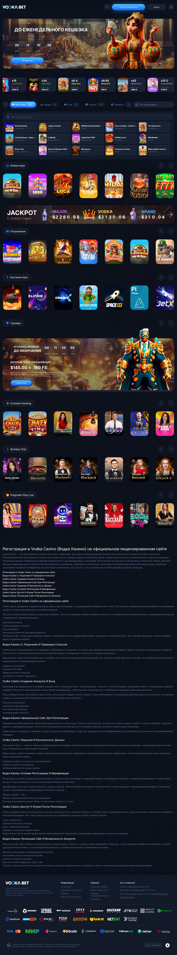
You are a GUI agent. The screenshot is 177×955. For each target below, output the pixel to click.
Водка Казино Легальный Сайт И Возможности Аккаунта (32, 595)
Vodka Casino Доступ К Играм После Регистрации (28, 592)
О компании (66, 887)
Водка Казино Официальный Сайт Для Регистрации (29, 582)
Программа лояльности (71, 890)
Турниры (64, 893)
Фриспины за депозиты (71, 897)
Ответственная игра (99, 890)
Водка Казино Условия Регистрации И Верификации (29, 589)
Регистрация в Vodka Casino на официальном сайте (29, 572)
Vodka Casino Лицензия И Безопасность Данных (27, 585)
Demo (12, 200)
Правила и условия (98, 887)
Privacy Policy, (162, 894)
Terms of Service (127, 897)
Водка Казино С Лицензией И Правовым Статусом (28, 575)
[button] (6, 105)
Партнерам (95, 899)
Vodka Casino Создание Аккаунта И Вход (24, 579)
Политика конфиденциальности (99, 894)
